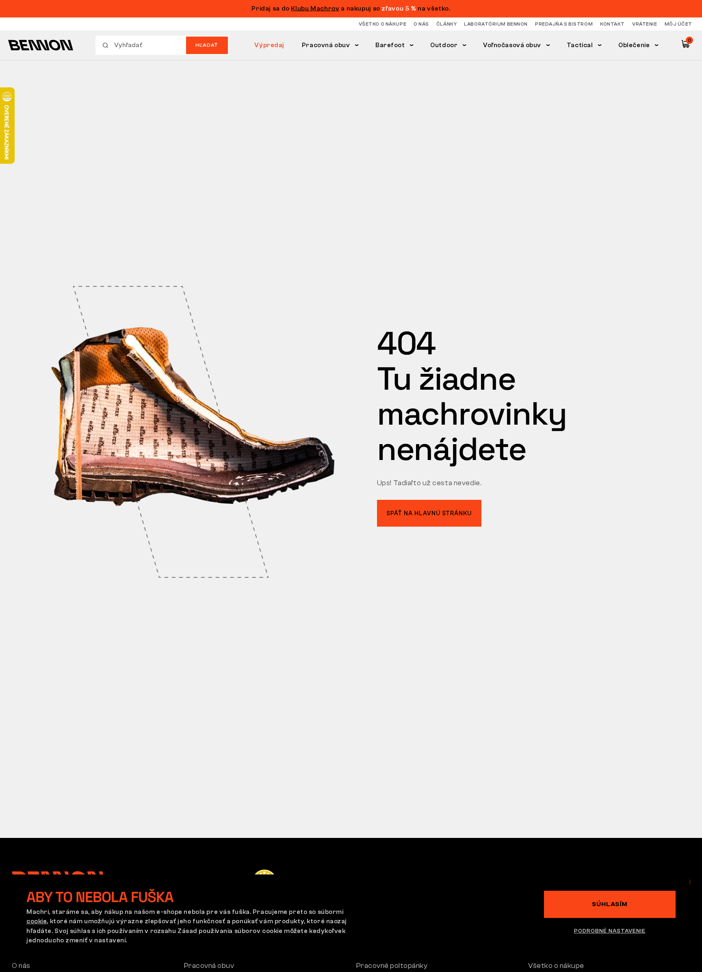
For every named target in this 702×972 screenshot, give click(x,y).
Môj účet (679, 24)
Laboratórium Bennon (496, 24)
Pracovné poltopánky (392, 965)
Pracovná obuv (326, 45)
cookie (36, 921)
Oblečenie (634, 45)
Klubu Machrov (315, 8)
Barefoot (390, 45)
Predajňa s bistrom (564, 24)
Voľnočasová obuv (512, 45)
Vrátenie (644, 24)
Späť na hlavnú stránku (429, 513)
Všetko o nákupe (382, 24)
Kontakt (612, 24)
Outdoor (443, 45)
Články (446, 24)
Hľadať (206, 45)
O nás (421, 24)
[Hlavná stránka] (40, 45)
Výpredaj (269, 45)
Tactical (580, 45)
